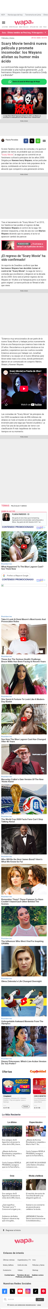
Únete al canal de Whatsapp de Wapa (26, 82)
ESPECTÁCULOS (13, 27)
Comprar (25, 1106)
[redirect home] (24, 25)
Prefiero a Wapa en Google (17, 576)
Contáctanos (9, 1275)
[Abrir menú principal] (3, 23)
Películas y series (19, 506)
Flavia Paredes (12, 140)
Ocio (34, 1260)
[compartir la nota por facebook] (26, 141)
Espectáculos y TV (24, 1260)
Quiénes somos (38, 1275)
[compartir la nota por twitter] (32, 141)
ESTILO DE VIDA (34, 27)
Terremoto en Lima (33, 15)
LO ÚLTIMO (5, 27)
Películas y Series (8, 38)
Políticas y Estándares (24, 1277)
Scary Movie (7, 154)
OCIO (41, 27)
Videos (20, 1270)
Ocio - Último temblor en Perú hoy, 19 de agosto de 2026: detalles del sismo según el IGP (22, 33)
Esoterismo (7, 1270)
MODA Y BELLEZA (24, 27)
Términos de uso (23, 1275)
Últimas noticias (9, 1260)
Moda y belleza (8, 1265)
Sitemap (35, 1270)
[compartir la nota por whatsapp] (38, 141)
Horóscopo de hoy (15, 15)
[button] (45, 33)
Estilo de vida (22, 1265)
